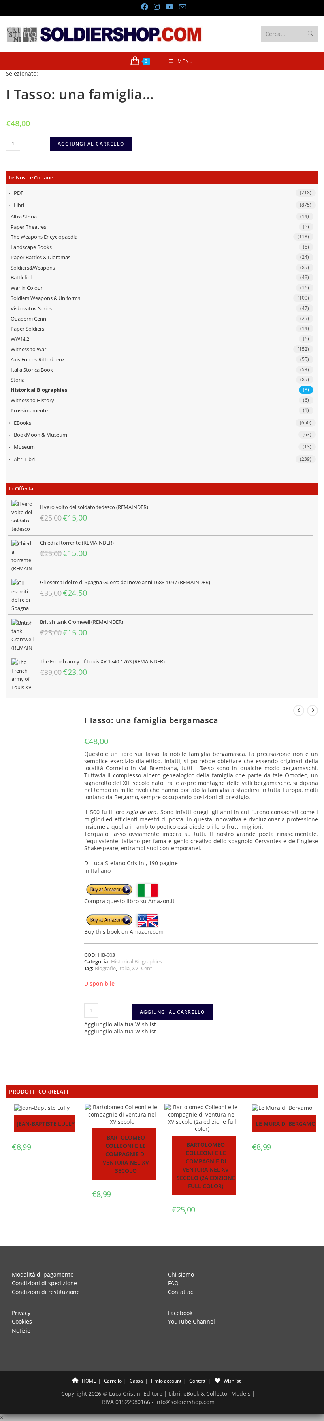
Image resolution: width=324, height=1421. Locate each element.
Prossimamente (29, 410)
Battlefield (23, 277)
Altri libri (24, 459)
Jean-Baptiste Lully (46, 1123)
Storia (17, 379)
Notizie (21, 1330)
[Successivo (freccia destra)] (310, 710)
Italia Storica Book (32, 369)
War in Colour (27, 287)
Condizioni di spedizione (44, 1283)
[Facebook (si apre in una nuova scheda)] (144, 7)
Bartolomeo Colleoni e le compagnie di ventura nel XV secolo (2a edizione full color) (206, 1165)
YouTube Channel (191, 1321)
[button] (120, 1024)
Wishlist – (233, 1380)
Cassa (136, 1380)
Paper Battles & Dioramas (40, 257)
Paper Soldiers (27, 328)
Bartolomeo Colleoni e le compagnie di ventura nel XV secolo (126, 1154)
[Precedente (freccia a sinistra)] (14, 710)
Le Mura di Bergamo (286, 1123)
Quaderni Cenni (29, 318)
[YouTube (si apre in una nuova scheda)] (169, 7)
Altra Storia (24, 216)
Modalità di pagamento (42, 1274)
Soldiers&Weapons (33, 267)
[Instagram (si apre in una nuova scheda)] (156, 7)
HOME (88, 1380)
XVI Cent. (142, 968)
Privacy (21, 1313)
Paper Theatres (28, 226)
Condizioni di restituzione (46, 1292)
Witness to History (32, 400)
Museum (24, 446)
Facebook (180, 1313)
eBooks (22, 422)
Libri (19, 205)
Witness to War (28, 349)
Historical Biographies (39, 389)
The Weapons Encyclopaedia (44, 236)
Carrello (113, 1380)
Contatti (198, 1380)
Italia (124, 968)
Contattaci (181, 1292)
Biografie (105, 968)
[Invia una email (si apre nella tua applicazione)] (181, 7)
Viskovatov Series (31, 308)
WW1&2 (20, 338)
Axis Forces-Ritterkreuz (37, 359)
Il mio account (166, 1380)
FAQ (173, 1283)
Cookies (22, 1321)
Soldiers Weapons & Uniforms (45, 298)
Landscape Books (31, 247)
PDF (18, 192)
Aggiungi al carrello (91, 144)
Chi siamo (181, 1274)
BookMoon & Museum (40, 434)
